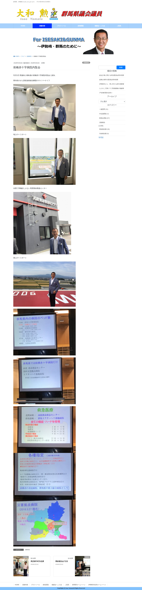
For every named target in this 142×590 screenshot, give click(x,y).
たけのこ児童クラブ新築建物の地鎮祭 (111, 88)
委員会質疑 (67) (104, 118)
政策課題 (46, 585)
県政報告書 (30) (104, 129)
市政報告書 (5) (104, 133)
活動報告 (86, 62)
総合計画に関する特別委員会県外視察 (111, 75)
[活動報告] (21, 561)
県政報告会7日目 (61, 561)
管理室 (101, 137)
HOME (17, 585)
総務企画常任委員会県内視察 (108, 79)
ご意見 (67, 585)
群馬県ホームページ (78, 585)
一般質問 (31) (103, 109)
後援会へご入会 (57, 585)
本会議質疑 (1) (104, 114)
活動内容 (25, 585)
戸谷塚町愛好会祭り (105, 93)
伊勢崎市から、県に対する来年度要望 (111, 84)
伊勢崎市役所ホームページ (97, 585)
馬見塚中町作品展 (37, 561)
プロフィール (35, 585)
